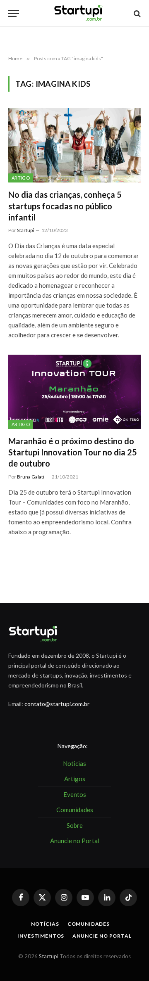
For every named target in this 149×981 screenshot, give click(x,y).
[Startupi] (78, 13)
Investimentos (40, 936)
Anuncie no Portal (101, 936)
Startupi (48, 956)
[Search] (136, 13)
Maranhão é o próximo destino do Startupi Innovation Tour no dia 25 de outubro (72, 452)
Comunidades (88, 924)
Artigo (21, 177)
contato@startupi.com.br (56, 703)
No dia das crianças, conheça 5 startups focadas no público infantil (65, 206)
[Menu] (13, 13)
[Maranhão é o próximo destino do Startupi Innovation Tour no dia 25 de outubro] (74, 392)
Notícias (45, 924)
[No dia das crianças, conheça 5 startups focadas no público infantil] (74, 145)
